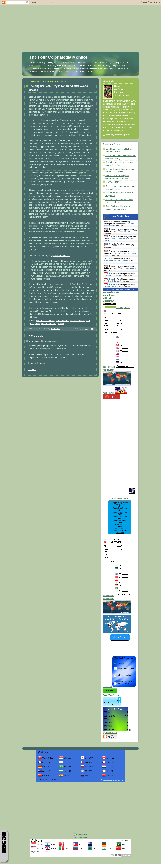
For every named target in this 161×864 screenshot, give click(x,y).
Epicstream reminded (60, 256)
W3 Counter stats (111, 292)
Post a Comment (37, 363)
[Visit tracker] (117, 633)
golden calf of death (45, 321)
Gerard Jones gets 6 (127, 231)
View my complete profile (118, 135)
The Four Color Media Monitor (58, 57)
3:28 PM (35, 342)
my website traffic (120, 499)
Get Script (111, 289)
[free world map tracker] (117, 385)
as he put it (85, 193)
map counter (108, 393)
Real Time (119, 289)
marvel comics (62, 321)
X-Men (61, 324)
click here (107, 687)
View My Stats (123, 307)
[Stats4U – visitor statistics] (115, 729)
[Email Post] (91, 329)
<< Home (32, 369)
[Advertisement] (80, 22)
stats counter (109, 367)
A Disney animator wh (127, 268)
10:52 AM (55, 329)
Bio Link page (109, 295)
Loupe (4, 857)
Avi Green (118, 89)
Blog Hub (107, 298)
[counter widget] (117, 614)
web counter (108, 596)
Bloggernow (108, 301)
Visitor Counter (120, 637)
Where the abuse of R (123, 246)
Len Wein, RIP (112, 182)
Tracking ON (129, 289)
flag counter (108, 370)
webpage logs (80, 837)
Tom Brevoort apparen (113, 275)
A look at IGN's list (112, 281)
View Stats (120, 533)
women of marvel (48, 324)
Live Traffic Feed (120, 216)
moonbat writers (77, 321)
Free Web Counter (111, 695)
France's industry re (112, 286)
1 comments (83, 329)
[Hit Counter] (121, 304)
